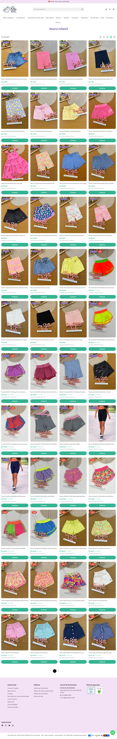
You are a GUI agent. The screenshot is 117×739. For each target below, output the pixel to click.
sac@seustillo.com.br (68, 698)
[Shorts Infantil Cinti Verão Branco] (102, 580)
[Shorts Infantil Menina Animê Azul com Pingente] (73, 163)
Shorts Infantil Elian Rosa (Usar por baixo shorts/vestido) (70, 340)
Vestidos (66, 18)
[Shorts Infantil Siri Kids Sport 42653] (73, 423)
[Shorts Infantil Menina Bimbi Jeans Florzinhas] (14, 58)
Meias (102, 18)
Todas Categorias (8, 18)
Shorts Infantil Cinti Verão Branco (98, 601)
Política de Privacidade (41, 694)
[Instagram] (6, 725)
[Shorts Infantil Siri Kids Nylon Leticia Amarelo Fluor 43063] (102, 319)
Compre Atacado (13, 707)
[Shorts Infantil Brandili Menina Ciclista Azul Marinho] (14, 476)
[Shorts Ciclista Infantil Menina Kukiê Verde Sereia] (73, 215)
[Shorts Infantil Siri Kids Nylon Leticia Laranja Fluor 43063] (102, 267)
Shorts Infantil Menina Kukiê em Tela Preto (13, 235)
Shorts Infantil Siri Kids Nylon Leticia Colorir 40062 (101, 496)
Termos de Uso (38, 696)
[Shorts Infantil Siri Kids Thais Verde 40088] (14, 528)
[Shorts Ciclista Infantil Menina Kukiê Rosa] (73, 58)
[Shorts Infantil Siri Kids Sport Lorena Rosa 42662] (14, 371)
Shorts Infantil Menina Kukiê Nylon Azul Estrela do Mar (43, 235)
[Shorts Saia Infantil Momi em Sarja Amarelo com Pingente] (73, 267)
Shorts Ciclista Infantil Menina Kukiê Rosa (71, 79)
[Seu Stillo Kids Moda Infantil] (9, 9)
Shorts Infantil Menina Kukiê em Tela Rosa (100, 131)
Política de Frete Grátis (41, 688)
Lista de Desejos (12, 704)
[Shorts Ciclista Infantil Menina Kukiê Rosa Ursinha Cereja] (102, 215)
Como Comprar (12, 699)
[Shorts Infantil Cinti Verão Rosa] (14, 632)
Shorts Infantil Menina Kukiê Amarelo (69, 131)
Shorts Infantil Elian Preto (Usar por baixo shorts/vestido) (42, 340)
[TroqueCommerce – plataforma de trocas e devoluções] (91, 690)
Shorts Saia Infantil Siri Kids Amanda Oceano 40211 (71, 601)
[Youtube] (9, 725)
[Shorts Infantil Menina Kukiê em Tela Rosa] (102, 110)
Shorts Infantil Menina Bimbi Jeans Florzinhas (14, 79)
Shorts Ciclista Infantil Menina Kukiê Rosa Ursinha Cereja (100, 235)
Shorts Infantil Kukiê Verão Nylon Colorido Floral (14, 601)
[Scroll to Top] (114, 726)
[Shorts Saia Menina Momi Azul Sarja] (44, 267)
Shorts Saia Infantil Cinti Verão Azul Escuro (71, 653)
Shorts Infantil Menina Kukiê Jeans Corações (101, 183)
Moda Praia (84, 18)
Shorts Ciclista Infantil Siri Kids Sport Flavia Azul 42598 (72, 392)
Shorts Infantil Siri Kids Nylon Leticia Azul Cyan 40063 (43, 548)
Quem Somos (12, 691)
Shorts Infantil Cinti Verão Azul (39, 653)
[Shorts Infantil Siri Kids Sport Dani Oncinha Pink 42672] (44, 371)
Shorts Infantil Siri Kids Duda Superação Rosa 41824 (72, 496)
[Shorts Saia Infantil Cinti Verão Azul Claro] (102, 632)
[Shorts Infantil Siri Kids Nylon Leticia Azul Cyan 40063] (44, 528)
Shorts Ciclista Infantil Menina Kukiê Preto (100, 79)
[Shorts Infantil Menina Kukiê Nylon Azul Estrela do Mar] (44, 215)
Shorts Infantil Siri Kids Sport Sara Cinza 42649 (43, 444)
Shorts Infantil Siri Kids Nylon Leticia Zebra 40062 (42, 496)
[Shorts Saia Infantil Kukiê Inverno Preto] (102, 371)
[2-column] (104, 37)
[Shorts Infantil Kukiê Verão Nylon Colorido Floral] (14, 580)
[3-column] (107, 37)
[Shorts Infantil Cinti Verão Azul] (44, 632)
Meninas (58, 18)
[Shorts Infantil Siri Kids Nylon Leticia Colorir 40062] (102, 476)
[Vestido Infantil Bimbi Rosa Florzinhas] (14, 163)
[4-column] (111, 37)
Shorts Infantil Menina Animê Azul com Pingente (73, 183)
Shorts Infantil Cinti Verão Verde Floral (99, 548)
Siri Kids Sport (95, 18)
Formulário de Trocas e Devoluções (18, 696)
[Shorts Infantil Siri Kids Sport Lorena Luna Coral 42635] (14, 423)
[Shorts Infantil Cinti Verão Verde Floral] (102, 528)
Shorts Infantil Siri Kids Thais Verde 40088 (13, 548)
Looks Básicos (49, 18)
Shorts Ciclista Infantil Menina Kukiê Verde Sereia (71, 235)
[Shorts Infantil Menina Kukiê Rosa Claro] (44, 110)
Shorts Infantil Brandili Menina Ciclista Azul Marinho (13, 496)
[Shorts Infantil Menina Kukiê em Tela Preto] (14, 215)
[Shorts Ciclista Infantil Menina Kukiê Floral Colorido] (44, 163)
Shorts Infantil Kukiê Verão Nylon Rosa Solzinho (43, 601)
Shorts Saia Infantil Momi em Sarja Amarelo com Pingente (73, 288)
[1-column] (100, 37)
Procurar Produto (13, 688)
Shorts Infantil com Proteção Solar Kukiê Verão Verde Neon (72, 548)
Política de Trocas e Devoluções (43, 691)
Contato (10, 694)
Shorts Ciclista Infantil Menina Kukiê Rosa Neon (43, 79)
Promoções (109, 18)
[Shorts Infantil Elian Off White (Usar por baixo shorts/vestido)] (14, 319)
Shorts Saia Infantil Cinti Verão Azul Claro (100, 653)
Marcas (58, 22)
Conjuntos (75, 18)
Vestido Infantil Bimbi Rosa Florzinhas (12, 183)
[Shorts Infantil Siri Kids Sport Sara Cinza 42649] (44, 423)
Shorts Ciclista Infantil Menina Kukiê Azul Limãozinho (12, 131)
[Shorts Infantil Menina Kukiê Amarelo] (73, 110)
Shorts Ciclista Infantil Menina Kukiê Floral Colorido (42, 183)
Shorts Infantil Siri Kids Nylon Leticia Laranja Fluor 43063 (101, 288)
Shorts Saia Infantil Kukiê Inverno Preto (100, 392)
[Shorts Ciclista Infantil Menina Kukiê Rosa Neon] (44, 58)
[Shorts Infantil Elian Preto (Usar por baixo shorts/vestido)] (44, 319)
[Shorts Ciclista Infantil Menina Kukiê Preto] (102, 58)
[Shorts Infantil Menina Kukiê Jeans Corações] (102, 163)
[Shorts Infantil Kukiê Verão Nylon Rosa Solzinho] (44, 580)
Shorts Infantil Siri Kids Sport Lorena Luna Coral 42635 (14, 444)
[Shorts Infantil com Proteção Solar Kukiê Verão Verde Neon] (73, 528)
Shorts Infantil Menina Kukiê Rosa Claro (41, 131)
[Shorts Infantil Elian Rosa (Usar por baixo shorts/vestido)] (73, 319)
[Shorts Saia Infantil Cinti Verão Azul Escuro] (73, 632)
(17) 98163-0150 (66, 695)
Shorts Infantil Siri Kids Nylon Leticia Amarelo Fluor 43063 (101, 340)
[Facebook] (2, 725)
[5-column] (114, 37)
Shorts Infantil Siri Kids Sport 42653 (69, 444)
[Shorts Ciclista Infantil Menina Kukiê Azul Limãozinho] (14, 110)
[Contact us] (112, 732)
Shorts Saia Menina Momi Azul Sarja (40, 288)
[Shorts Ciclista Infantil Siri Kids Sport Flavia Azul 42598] (73, 371)
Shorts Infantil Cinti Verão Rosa (10, 653)
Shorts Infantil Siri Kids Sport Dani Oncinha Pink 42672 (43, 392)
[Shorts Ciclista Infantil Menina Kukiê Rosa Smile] (14, 267)
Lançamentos (20, 18)
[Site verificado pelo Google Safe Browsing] (99, 690)
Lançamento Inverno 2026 (36, 18)
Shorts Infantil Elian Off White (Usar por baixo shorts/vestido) (14, 340)
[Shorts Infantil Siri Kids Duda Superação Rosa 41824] (73, 476)
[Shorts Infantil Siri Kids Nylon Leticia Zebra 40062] (44, 476)
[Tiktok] (13, 725)
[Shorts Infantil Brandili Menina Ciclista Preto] (102, 423)
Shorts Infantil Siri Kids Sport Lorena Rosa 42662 (13, 392)
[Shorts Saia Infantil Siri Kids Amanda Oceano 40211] (73, 580)
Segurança (11, 702)
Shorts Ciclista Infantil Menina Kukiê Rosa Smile (14, 288)
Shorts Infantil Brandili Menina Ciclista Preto (101, 444)
